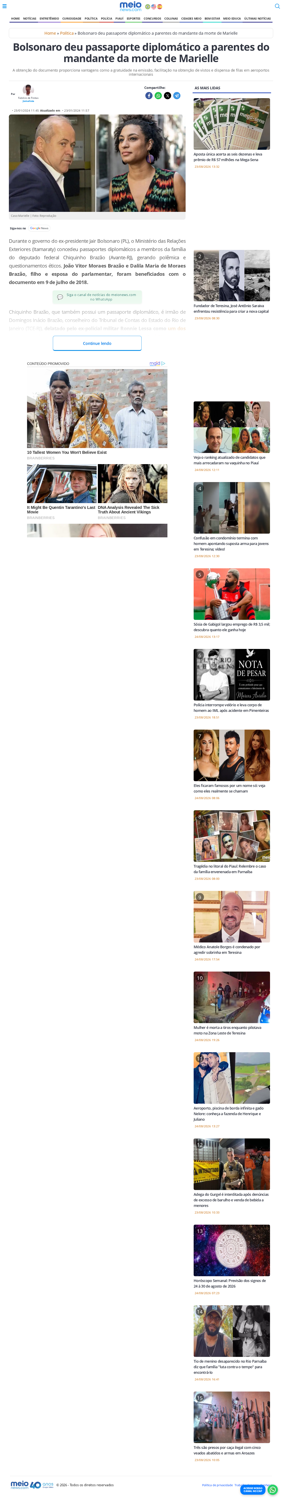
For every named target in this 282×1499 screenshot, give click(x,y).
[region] (232, 212)
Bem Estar (212, 18)
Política (91, 18)
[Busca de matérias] (277, 7)
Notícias (29, 18)
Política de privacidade (217, 1485)
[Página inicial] (131, 6)
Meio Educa (232, 18)
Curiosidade (71, 18)
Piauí (119, 18)
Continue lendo (97, 343)
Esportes (133, 18)
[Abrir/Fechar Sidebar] (4, 6)
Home (15, 18)
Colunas (171, 18)
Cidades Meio (191, 18)
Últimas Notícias (257, 18)
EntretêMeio (49, 18)
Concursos (152, 18)
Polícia (106, 18)
